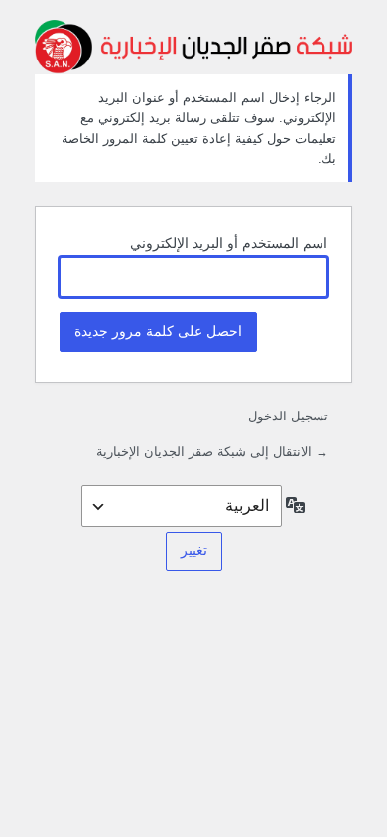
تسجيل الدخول (288, 416)
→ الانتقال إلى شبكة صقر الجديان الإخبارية (212, 451)
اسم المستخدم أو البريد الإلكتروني (228, 243)
